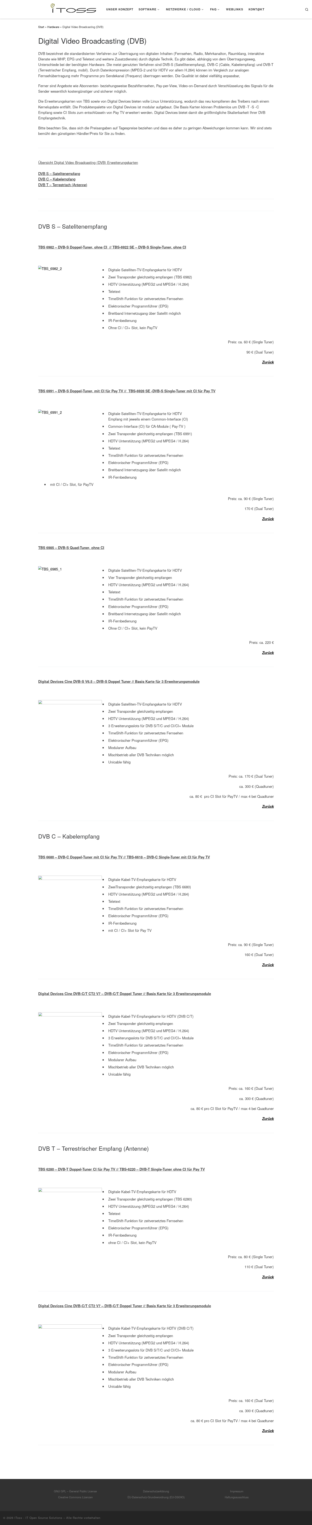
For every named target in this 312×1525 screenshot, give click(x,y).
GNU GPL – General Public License (75, 1491)
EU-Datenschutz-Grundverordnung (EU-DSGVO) (156, 1497)
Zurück (268, 362)
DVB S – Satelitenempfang (59, 173)
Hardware (53, 27)
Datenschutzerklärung (156, 1491)
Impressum (236, 1491)
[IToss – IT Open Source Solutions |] (51, 8)
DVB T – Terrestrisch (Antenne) (62, 184)
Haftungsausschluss (237, 1497)
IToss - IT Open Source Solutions (38, 1518)
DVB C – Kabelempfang (56, 179)
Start (41, 27)
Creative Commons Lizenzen (75, 1497)
